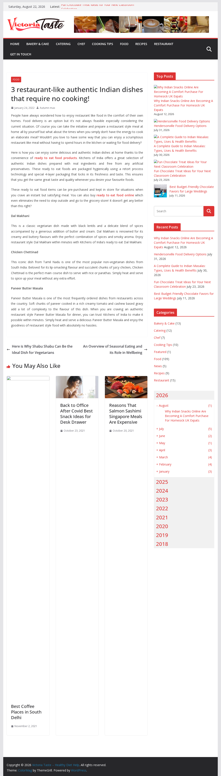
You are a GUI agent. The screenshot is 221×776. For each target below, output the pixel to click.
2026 (162, 395)
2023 (162, 499)
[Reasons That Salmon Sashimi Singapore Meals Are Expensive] (126, 379)
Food (124, 44)
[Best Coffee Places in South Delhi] (28, 379)
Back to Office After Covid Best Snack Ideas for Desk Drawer (76, 413)
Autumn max (47, 108)
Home (14, 44)
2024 (162, 490)
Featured (160, 352)
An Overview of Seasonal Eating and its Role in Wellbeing (112, 349)
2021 (162, 517)
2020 (162, 526)
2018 (162, 543)
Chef (81, 44)
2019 (162, 535)
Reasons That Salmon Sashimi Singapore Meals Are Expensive (125, 413)
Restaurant (163, 44)
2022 (162, 508)
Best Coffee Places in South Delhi (26, 711)
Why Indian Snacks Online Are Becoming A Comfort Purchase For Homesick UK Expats (183, 105)
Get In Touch (20, 54)
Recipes (141, 44)
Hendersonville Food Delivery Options (180, 126)
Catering (63, 44)
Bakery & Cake (37, 44)
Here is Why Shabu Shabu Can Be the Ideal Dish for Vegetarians (42, 349)
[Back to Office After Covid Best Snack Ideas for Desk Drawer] (77, 379)
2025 (162, 481)
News (158, 366)
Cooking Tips (102, 44)
